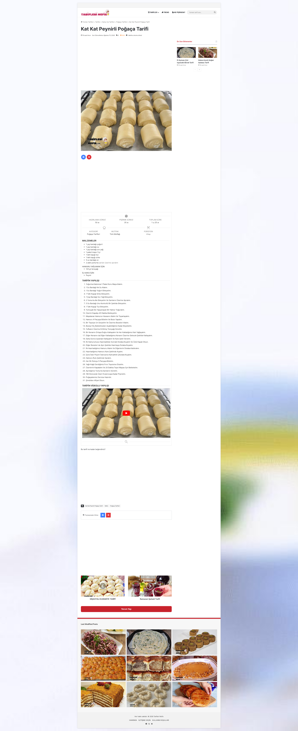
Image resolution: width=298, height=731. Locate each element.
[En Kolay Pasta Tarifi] (194, 642)
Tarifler (97, 22)
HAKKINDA (133, 720)
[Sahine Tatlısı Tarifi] (194, 668)
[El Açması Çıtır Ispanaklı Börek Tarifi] (186, 52)
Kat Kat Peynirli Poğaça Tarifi (94, 506)
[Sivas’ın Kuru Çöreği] (194, 694)
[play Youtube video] (126, 413)
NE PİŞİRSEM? (179, 12)
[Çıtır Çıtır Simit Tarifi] (149, 694)
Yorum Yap (126, 609)
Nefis (106, 506)
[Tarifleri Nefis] (95, 12)
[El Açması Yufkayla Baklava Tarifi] (103, 668)
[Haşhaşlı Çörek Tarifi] (149, 668)
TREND (166, 12)
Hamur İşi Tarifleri (108, 22)
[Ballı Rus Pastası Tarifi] (103, 694)
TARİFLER (153, 12)
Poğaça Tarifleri (121, 22)
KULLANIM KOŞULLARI (160, 720)
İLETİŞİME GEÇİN (145, 720)
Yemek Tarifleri (87, 22)
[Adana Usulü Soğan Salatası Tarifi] (207, 52)
